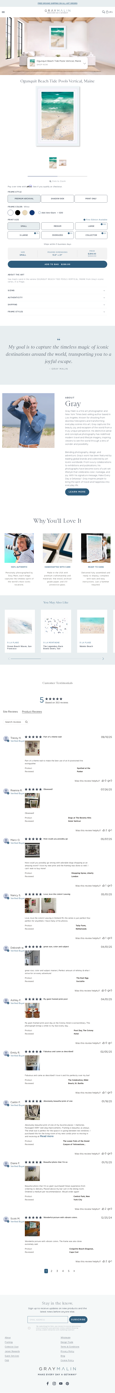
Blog (63, 1356)
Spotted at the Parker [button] (83, 770)
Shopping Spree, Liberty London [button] (82, 875)
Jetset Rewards (12, 1351)
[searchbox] (13, 721)
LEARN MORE (77, 492)
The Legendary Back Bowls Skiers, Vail (53, 647)
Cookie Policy (67, 1360)
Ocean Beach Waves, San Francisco (19, 647)
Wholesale (66, 1337)
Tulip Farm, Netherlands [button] (81, 927)
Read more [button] (47, 1136)
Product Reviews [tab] (32, 711)
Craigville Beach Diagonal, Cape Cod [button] (81, 1250)
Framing (9, 1342)
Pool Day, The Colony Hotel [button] (83, 1032)
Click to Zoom (59, 181)
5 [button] (68, 1271)
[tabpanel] (57, 1007)
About (8, 1337)
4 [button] (63, 1271)
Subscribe (78, 1319)
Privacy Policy (67, 1351)
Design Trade (67, 1342)
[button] (6, 12)
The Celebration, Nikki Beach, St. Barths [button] (78, 1081)
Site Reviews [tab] (10, 711)
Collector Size (11, 1347)
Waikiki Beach (86, 646)
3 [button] (57, 1271)
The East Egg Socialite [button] (82, 979)
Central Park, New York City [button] (82, 1198)
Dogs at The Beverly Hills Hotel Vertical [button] (79, 819)
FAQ (7, 1360)
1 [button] (46, 1271)
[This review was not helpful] (109, 780)
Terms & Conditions (70, 1347)
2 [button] (51, 1271)
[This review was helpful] (103, 780)
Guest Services (12, 1356)
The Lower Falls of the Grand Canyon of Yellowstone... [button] (76, 1142)
